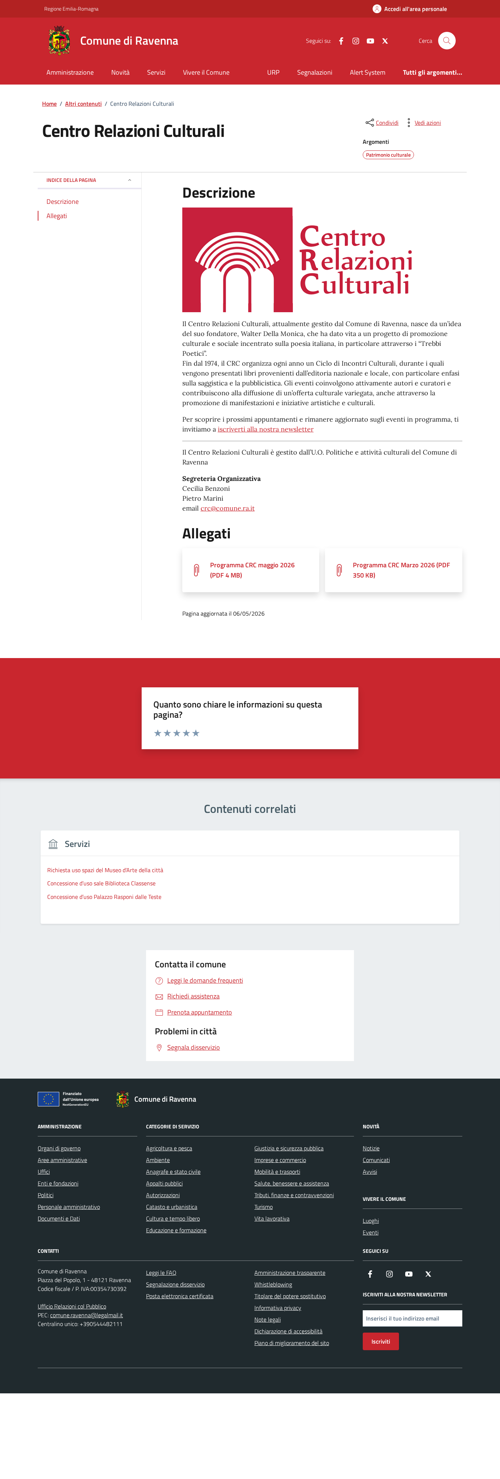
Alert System (367, 72)
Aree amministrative (62, 1159)
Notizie (371, 1148)
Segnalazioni (314, 72)
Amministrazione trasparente (289, 1272)
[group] (250, 881)
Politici (45, 1195)
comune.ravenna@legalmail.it (86, 1315)
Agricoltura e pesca (169, 1148)
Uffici (44, 1171)
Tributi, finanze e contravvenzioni (294, 1195)
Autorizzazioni (163, 1195)
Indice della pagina (71, 180)
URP (273, 72)
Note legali (267, 1319)
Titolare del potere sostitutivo (290, 1296)
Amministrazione (70, 72)
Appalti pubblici (164, 1183)
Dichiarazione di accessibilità (288, 1331)
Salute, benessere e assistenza (291, 1183)
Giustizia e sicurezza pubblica (289, 1148)
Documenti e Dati (59, 1218)
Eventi (370, 1232)
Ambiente (158, 1159)
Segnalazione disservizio (175, 1284)
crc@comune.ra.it (228, 508)
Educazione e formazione (176, 1230)
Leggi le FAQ (161, 1272)
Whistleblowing (273, 1284)
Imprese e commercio (280, 1159)
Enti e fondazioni (58, 1183)
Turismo (263, 1206)
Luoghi (371, 1220)
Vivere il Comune (206, 72)
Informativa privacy (277, 1307)
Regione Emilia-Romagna (71, 8)
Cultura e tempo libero (173, 1218)
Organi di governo (59, 1148)
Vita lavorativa (272, 1218)
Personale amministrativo (69, 1206)
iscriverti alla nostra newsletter (266, 429)
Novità (120, 72)
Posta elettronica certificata (179, 1296)
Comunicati (376, 1159)
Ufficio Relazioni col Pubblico (72, 1306)
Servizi (156, 72)
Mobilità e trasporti (277, 1171)
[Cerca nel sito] (447, 40)
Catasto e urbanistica (171, 1206)
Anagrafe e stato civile (173, 1171)
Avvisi (370, 1171)
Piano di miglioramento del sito (291, 1342)
